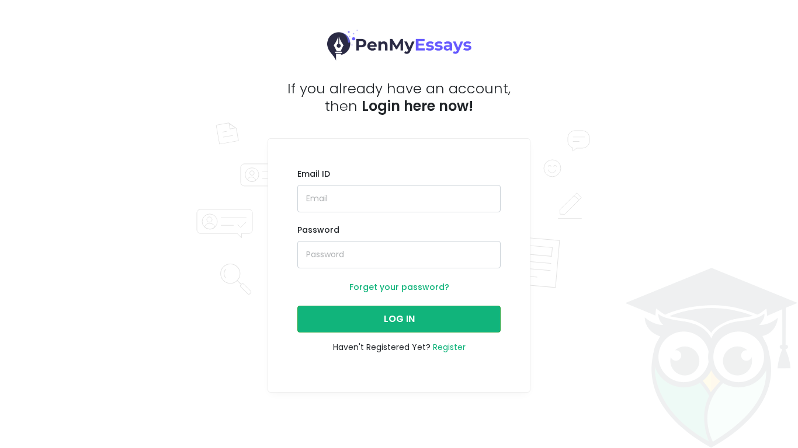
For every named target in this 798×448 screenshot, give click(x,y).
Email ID (313, 174)
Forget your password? (399, 287)
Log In (399, 319)
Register (449, 347)
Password (318, 230)
